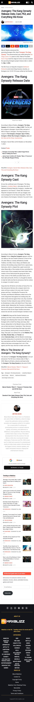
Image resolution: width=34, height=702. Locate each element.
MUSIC (28, 638)
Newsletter (17, 688)
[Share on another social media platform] (31, 46)
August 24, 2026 (8, 565)
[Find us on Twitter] (11, 608)
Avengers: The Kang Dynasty (12, 373)
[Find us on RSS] (26, 608)
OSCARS (28, 645)
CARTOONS (6, 649)
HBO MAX (17, 641)
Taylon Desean (8, 520)
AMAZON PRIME (6, 641)
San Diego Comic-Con (8, 377)
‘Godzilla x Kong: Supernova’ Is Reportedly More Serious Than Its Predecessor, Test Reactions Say (11, 547)
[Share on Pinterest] (17, 46)
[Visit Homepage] (14, 2)
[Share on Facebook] (3, 46)
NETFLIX (28, 641)
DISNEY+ (6, 656)
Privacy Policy (17, 690)
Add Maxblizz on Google (17, 467)
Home (2, 7)
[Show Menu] (2, 2)
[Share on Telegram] (26, 46)
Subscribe (8, 593)
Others (28, 648)
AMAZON (6, 638)
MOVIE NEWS (17, 661)
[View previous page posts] (15, 162)
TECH (28, 655)
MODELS (17, 659)
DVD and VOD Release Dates (6, 659)
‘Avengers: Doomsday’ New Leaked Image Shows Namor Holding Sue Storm (12, 481)
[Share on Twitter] (8, 46)
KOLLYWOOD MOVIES (17, 653)
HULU (17, 650)
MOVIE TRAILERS (17, 664)
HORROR (17, 648)
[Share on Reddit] (12, 46)
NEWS (28, 643)
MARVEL (17, 656)
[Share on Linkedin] (21, 46)
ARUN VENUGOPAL (8, 485)
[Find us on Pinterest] (22, 608)
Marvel (12, 375)
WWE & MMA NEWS (28, 660)
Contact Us (17, 677)
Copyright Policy (17, 679)
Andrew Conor (8, 496)
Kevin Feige (4, 59)
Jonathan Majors (12, 186)
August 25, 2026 (17, 531)
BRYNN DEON (9, 22)
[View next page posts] (18, 162)
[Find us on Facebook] (7, 608)
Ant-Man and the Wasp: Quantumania (11, 138)
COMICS (5, 652)
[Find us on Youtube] (19, 608)
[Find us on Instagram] (15, 608)
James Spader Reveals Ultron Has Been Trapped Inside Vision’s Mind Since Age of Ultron (12, 527)
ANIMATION (5, 645)
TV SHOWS (28, 657)
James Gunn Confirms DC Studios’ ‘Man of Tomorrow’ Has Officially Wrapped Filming (12, 492)
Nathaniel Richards (21, 375)
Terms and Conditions (17, 693)
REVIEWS (28, 650)
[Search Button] (32, 2)
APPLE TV (6, 647)
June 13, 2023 (18, 22)
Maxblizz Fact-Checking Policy (17, 685)
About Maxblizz (17, 674)
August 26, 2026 (8, 498)
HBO (17, 638)
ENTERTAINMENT (9, 7)
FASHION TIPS (6, 665)
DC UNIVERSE (6, 654)
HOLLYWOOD (17, 645)
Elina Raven (7, 531)
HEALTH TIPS (17, 643)
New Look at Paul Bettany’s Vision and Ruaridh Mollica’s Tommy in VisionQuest (12, 558)
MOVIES (17, 668)
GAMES (6, 668)
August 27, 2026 (8, 487)
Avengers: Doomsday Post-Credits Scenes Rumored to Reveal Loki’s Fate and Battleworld (12, 516)
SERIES (28, 653)
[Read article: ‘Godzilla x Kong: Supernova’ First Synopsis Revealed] (27, 539)
